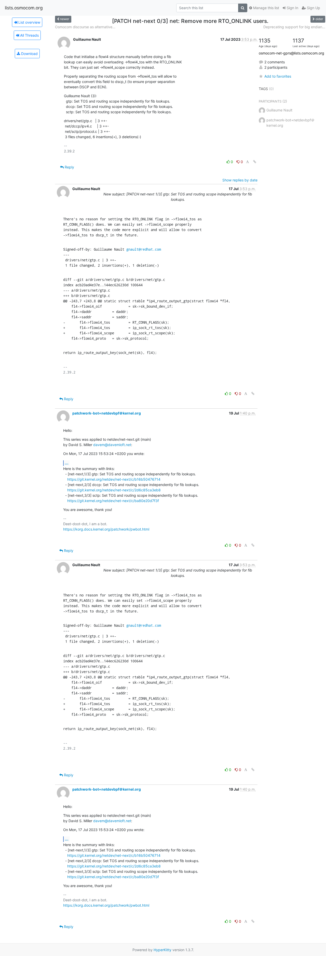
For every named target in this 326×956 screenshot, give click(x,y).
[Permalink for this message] (254, 162)
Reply (69, 167)
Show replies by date (239, 180)
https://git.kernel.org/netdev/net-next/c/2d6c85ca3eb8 (114, 490)
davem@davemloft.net (112, 445)
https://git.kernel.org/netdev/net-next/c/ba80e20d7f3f (113, 500)
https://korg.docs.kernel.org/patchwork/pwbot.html (106, 529)
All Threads (29, 35)
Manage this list (265, 8)
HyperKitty (162, 950)
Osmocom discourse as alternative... (85, 27)
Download (29, 53)
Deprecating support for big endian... (294, 27)
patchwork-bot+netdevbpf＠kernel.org (106, 413)
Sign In (292, 8)
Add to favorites (277, 76)
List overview (28, 22)
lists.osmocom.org (24, 7)
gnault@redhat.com (143, 249)
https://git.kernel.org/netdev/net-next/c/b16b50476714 (113, 479)
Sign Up (313, 8)
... (67, 462)
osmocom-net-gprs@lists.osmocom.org (291, 53)
